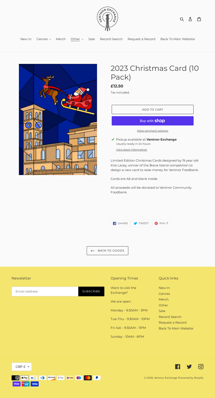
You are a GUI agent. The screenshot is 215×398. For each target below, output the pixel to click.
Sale (162, 311)
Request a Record (172, 322)
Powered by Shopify (190, 377)
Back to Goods (110, 250)
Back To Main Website (176, 328)
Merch (164, 299)
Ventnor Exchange (165, 377)
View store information (131, 149)
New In (164, 288)
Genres (164, 294)
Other (163, 305)
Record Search (170, 317)
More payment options (152, 130)
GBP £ (21, 367)
